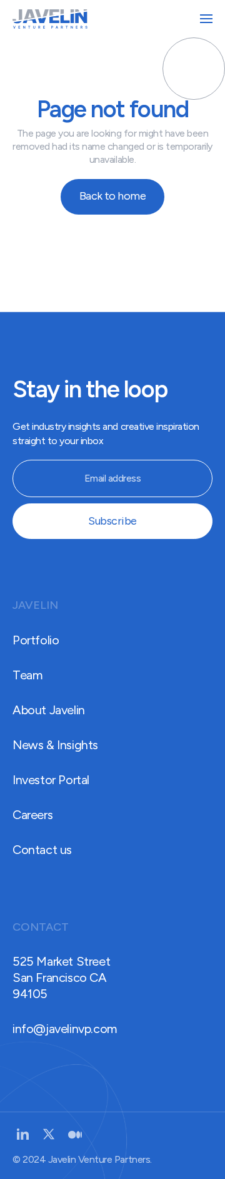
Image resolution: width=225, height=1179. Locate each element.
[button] (206, 18)
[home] (50, 19)
